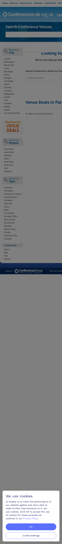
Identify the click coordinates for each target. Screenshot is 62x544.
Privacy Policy (30, 518)
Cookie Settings (31, 535)
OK (31, 526)
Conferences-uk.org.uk (28, 15)
